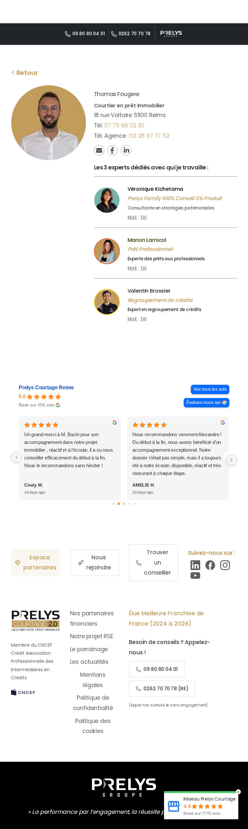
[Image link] (124, 787)
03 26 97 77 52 (150, 136)
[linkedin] (195, 565)
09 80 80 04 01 (88, 33)
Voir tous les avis (210, 389)
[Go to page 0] (114, 503)
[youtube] (195, 575)
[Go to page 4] (134, 503)
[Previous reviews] (16, 457)
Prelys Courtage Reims (46, 387)
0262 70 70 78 (135, 33)
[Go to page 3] (129, 503)
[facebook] (210, 565)
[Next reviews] (231, 460)
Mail (132, 217)
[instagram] (225, 565)
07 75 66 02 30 (124, 125)
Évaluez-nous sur (203, 402)
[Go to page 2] (124, 503)
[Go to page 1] (119, 503)
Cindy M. (33, 485)
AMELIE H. (143, 485)
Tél (143, 217)
